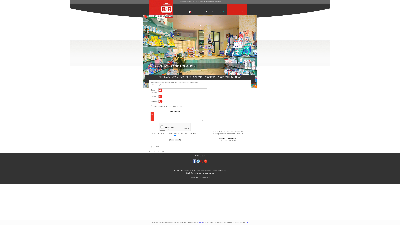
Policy (201, 223)
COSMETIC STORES (181, 77)
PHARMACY (164, 77)
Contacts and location (237, 12)
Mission (214, 12)
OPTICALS (197, 77)
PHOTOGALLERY (225, 77)
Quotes (223, 12)
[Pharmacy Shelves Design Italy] (161, 17)
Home (199, 12)
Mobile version (200, 156)
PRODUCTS (210, 77)
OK (247, 223)
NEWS (238, 77)
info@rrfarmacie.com (228, 138)
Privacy (196, 133)
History (206, 12)
